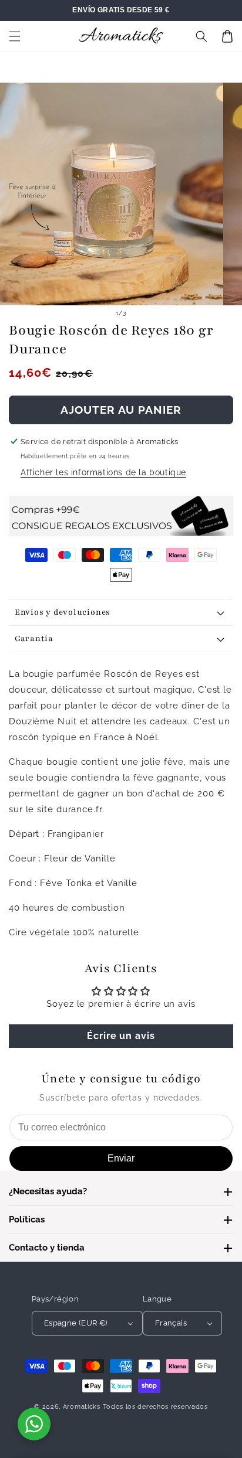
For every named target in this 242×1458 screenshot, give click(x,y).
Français (171, 1323)
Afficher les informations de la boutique (103, 472)
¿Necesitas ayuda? (48, 1191)
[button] (15, 36)
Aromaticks (81, 1407)
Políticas (27, 1219)
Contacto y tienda (47, 1247)
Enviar (121, 1158)
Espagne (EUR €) (75, 1323)
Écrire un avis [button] (121, 1035)
